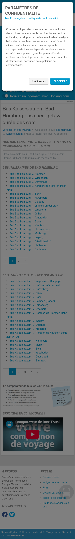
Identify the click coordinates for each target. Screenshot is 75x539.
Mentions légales (15, 18)
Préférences (39, 81)
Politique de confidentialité (43, 18)
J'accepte (60, 81)
